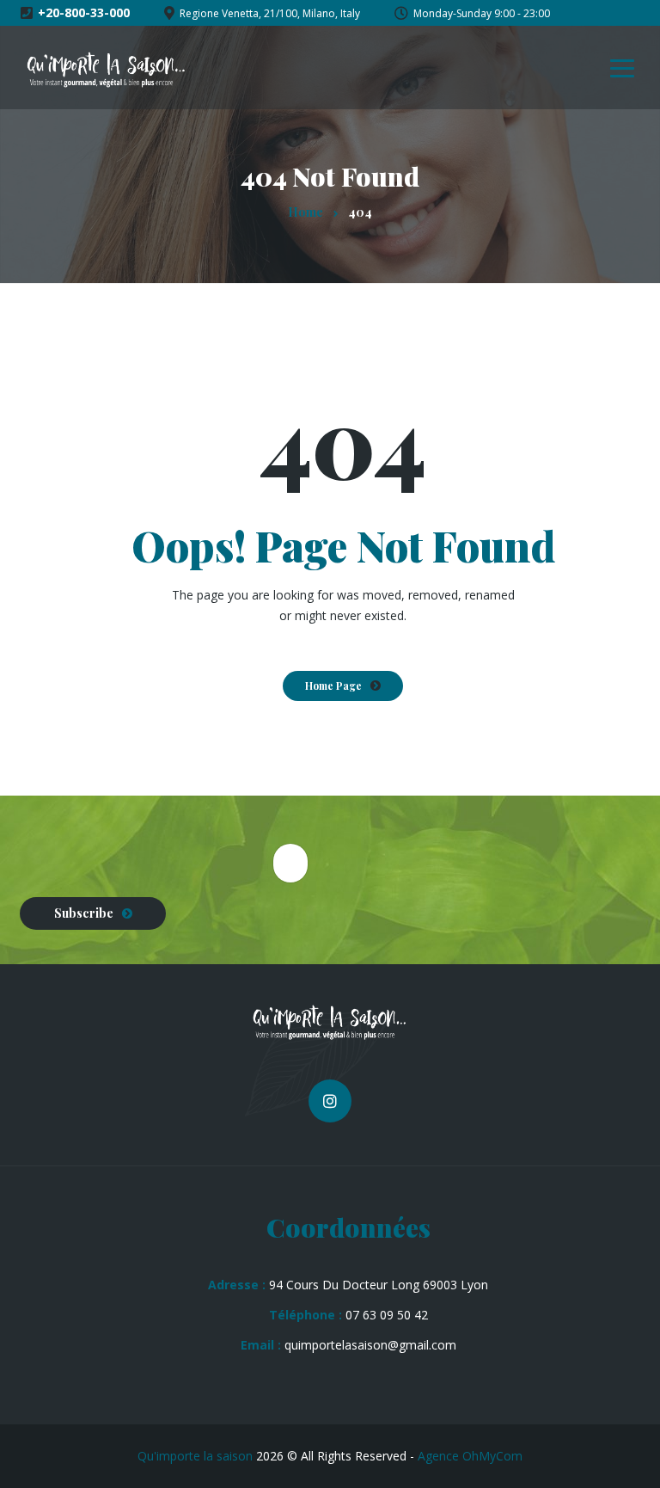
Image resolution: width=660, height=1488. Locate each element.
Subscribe (83, 913)
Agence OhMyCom (470, 1456)
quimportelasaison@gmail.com (370, 1345)
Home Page (333, 685)
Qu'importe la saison (195, 1456)
